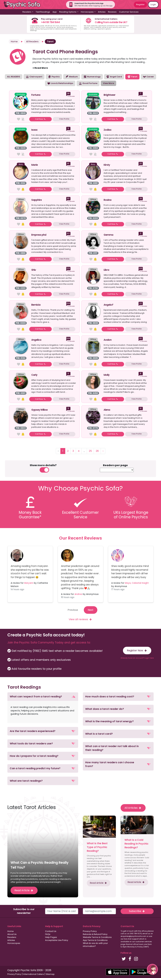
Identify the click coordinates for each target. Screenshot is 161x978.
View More (108, 83)
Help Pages (51, 937)
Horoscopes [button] (87, 12)
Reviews (112, 12)
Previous (73, 610)
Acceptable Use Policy (56, 940)
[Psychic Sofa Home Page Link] (23, 4)
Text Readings (43, 12)
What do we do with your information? (95, 945)
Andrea (78, 594)
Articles (101, 12)
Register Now (135, 650)
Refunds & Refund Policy (95, 934)
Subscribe (135, 911)
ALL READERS (13, 76)
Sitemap (50, 974)
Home (14, 41)
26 (97, 451)
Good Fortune (89, 83)
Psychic (55, 76)
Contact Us (50, 931)
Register (140, 4)
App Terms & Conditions (95, 940)
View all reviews (79, 619)
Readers (11, 937)
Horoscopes (13, 943)
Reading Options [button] (68, 12)
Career (150, 76)
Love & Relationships (61, 83)
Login (153, 4)
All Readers (32, 41)
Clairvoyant (35, 76)
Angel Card (115, 76)
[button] (42, 696)
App (55, 12)
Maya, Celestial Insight (137, 583)
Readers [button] (27, 12)
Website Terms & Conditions (97, 937)
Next (90, 610)
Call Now (39, 119)
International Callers (33, 974)
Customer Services (129, 12)
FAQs (47, 934)
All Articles (131, 808)
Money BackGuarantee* (30, 515)
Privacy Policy (90, 931)
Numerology (94, 76)
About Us (12, 934)
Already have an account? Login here (137, 658)
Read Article (22, 890)
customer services (143, 941)
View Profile (64, 119)
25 (90, 451)
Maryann (28, 583)
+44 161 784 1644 (50, 22)
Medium (73, 76)
